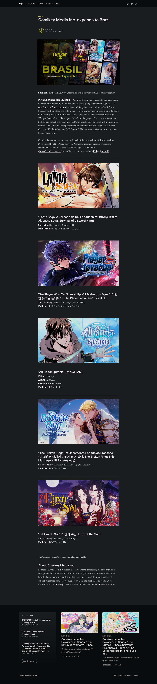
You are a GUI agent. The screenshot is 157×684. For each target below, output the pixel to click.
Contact (49, 4)
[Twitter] (132, 3)
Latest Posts (117, 676)
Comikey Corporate (26, 676)
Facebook (127, 676)
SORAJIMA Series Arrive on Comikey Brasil (34, 633)
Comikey (48, 29)
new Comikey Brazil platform (52, 107)
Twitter (135, 676)
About (40, 4)
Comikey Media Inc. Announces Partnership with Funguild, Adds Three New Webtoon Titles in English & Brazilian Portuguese (36, 647)
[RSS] (136, 3)
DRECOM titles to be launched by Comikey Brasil (36, 621)
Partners (31, 4)
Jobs (58, 4)
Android (105, 151)
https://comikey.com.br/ (50, 151)
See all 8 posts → (29, 661)
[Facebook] (128, 3)
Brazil (40, 16)
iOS (95, 151)
